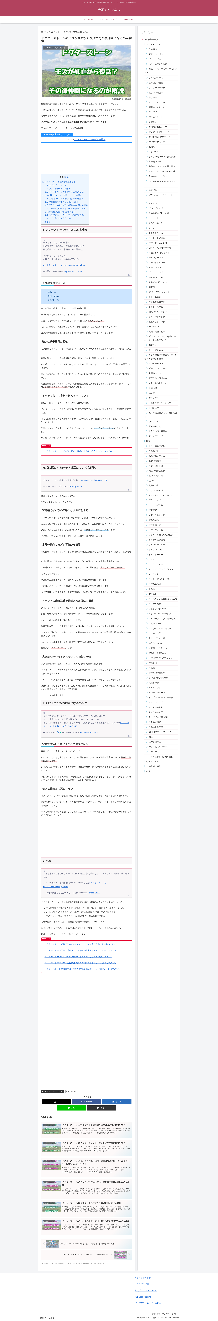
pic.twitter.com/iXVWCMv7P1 (94, 480)
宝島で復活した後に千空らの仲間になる (64, 215)
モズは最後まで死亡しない (58, 218)
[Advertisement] (86, 156)
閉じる (67, 177)
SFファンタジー (73, 1091)
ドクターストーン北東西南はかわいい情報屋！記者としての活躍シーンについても (82, 969)
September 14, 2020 (88, 732)
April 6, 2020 (94, 893)
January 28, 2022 (77, 486)
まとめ (46, 222)
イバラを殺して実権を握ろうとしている (64, 192)
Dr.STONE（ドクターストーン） (54, 1091)
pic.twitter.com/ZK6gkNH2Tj (55, 886)
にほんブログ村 (142, 1284)
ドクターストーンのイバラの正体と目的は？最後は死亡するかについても (78, 451)
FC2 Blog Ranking (143, 1297)
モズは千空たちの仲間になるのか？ (58, 212)
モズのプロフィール (55, 185)
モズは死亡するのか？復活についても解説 (61, 195)
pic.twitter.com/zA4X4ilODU (73, 265)
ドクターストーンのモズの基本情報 (58, 182)
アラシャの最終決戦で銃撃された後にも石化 (66, 205)
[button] (101, 1108)
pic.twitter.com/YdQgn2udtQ (64, 726)
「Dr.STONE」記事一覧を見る (89, 139)
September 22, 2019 (73, 271)
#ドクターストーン (52, 265)
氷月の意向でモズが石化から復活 (61, 202)
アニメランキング (143, 1278)
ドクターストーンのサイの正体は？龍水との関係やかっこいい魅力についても (80, 963)
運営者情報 (156, 1314)
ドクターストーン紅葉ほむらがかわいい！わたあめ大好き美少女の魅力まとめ (80, 944)
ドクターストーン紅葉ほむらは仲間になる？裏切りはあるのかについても (78, 956)
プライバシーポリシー (170, 1314)
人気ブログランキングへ (146, 1290)
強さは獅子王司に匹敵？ (57, 189)
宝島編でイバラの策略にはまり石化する (64, 199)
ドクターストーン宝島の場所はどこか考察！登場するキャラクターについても (80, 950)
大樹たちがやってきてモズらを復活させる (65, 208)
